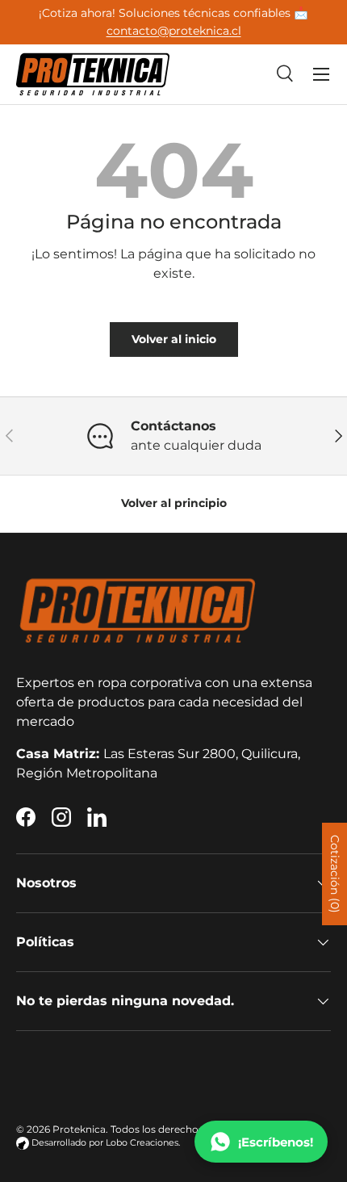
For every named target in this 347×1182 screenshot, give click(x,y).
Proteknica (79, 1129)
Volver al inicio (174, 339)
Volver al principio (174, 503)
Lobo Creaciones (142, 1143)
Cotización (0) (335, 874)
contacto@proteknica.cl (174, 30)
